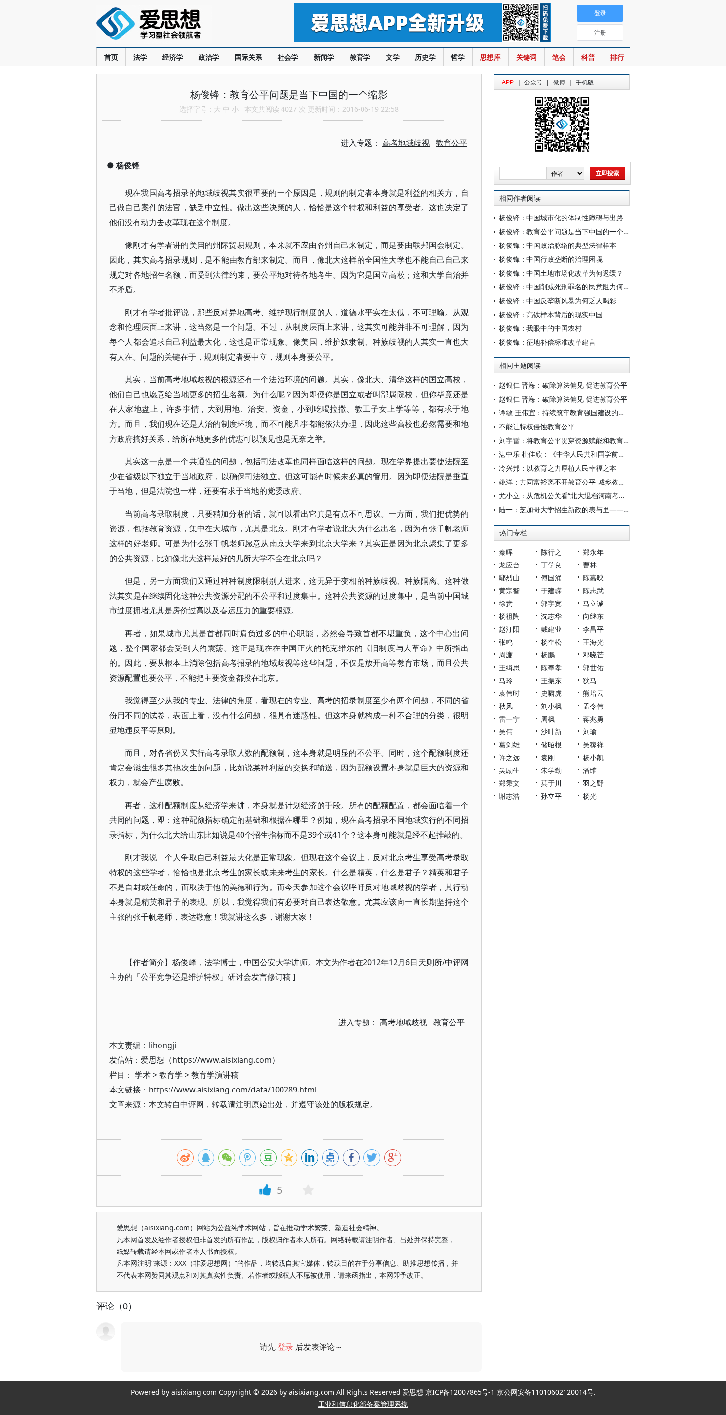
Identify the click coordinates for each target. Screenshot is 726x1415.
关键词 (526, 57)
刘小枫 (551, 706)
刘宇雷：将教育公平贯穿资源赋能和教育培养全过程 (578, 440)
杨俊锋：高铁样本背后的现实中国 (551, 314)
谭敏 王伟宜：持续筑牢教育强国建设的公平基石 (572, 412)
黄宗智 (509, 590)
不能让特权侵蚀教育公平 (537, 426)
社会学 (288, 57)
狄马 (590, 680)
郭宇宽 (551, 603)
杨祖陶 (509, 616)
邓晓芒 (593, 654)
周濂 (506, 654)
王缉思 (509, 667)
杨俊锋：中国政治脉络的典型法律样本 (557, 245)
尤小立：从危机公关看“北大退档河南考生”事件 (570, 495)
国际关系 (248, 57)
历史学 (425, 57)
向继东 (593, 616)
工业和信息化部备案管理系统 (363, 1404)
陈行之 (551, 552)
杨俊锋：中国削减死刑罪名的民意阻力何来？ (568, 286)
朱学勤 (551, 770)
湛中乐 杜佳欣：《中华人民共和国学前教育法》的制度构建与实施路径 (607, 454)
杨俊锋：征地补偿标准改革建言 (547, 342)
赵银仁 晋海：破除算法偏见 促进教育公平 (563, 385)
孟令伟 (593, 706)
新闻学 (324, 57)
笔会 (559, 57)
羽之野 (593, 783)
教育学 (360, 57)
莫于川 (551, 783)
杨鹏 (548, 654)
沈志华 (551, 616)
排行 (617, 57)
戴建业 (551, 629)
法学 (140, 57)
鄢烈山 (509, 577)
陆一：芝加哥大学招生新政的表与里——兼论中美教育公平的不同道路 (606, 509)
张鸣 (506, 642)
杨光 (590, 796)
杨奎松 (551, 642)
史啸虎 (551, 693)
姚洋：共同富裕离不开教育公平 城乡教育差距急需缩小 (583, 481)
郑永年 (593, 552)
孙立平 (551, 796)
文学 (393, 57)
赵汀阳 (509, 629)
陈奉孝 (551, 667)
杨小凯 (593, 757)
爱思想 (175, 24)
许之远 (509, 757)
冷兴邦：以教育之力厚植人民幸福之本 (557, 468)
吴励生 (509, 770)
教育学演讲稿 (215, 1074)
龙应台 (509, 564)
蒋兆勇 (593, 719)
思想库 (490, 57)
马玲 (506, 680)
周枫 (548, 719)
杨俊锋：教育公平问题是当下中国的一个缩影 (568, 231)
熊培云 (593, 693)
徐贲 (506, 603)
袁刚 (548, 757)
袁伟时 (509, 693)
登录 (285, 1346)
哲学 (458, 57)
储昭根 (551, 744)
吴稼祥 (593, 744)
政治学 (209, 57)
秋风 (506, 706)
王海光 (593, 642)
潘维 (590, 770)
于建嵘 (551, 590)
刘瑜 (590, 731)
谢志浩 (509, 796)
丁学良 (551, 564)
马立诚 (593, 603)
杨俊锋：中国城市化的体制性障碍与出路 (561, 217)
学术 (143, 1074)
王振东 (551, 680)
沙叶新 (551, 731)
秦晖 (506, 552)
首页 (111, 57)
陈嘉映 (593, 577)
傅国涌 (551, 577)
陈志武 (593, 590)
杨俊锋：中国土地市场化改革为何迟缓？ (561, 273)
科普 (588, 57)
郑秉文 (509, 783)
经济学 (172, 57)
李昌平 (593, 629)
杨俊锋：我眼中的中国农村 (540, 328)
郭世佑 (593, 667)
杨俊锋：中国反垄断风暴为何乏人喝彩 (557, 300)
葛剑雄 (509, 744)
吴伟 (506, 731)
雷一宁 (509, 719)
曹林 (590, 564)
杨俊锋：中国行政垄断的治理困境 (551, 259)
